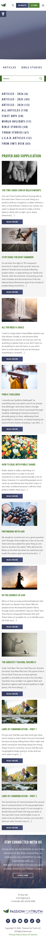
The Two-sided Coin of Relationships (21, 190)
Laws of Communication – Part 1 (19, 729)
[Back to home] (3, 5)
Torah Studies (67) (15, 132)
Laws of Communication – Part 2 (19, 796)
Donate (22, 5)
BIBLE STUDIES (31, 67)
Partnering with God (13, 531)
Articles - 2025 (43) (16, 99)
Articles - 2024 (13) (16, 105)
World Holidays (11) (16, 121)
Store (34, 5)
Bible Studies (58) (15, 127)
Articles (9, 67)
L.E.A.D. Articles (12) (17, 138)
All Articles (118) (15, 110)
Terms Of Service (29, 934)
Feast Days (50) (13, 116)
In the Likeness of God (13, 595)
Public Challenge (11, 394)
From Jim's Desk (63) (16, 143)
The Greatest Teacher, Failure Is (19, 662)
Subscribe (23, 875)
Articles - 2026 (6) (15, 94)
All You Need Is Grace (13, 327)
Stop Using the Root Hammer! (17, 257)
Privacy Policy (15, 934)
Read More (12, 221)
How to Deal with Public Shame (18, 464)
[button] (3, 14)
